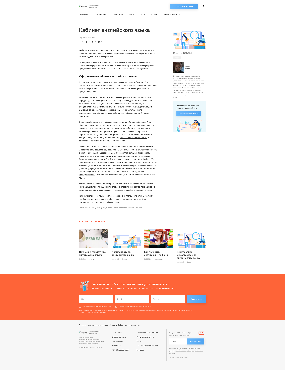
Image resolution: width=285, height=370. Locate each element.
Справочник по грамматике (147, 333)
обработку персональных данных (102, 306)
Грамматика (83, 14)
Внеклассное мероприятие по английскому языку (188, 255)
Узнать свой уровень (184, 6)
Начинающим (118, 14)
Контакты (154, 14)
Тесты (142, 14)
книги (136, 187)
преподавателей (87, 175)
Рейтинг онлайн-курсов (172, 14)
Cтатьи (131, 14)
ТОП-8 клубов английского (147, 346)
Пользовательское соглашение (113, 310)
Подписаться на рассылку (188, 113)
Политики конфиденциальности (181, 310)
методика (176, 58)
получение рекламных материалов (139, 306)
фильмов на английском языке (137, 168)
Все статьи (116, 346)
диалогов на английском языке (132, 138)
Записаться (196, 299)
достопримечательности (130, 110)
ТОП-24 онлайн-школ (120, 350)
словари (116, 187)
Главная (82, 325)
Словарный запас (100, 14)
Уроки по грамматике (145, 337)
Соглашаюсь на (97, 306)
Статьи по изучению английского (101, 325)
